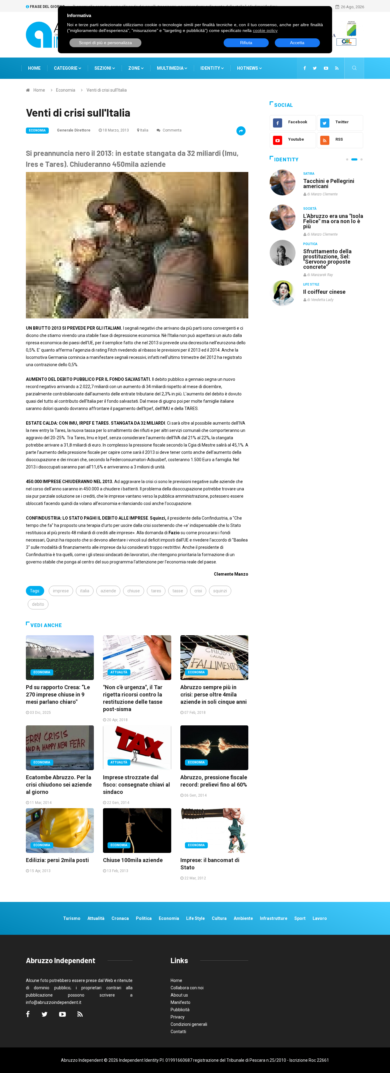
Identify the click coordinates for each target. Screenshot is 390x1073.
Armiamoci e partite (328, 251)
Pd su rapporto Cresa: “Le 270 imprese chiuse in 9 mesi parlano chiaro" (58, 694)
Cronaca (120, 918)
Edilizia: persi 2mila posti (57, 860)
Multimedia (170, 68)
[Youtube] (326, 68)
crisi (198, 590)
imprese (61, 590)
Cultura (310, 173)
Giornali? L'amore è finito (327, 288)
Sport (300, 918)
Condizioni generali (189, 1024)
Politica (310, 243)
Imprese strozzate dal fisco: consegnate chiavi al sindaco (136, 784)
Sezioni (103, 68)
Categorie (66, 68)
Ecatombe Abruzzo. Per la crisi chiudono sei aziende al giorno (59, 784)
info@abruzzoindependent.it (53, 1002)
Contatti (178, 1031)
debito (38, 604)
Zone (134, 68)
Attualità (119, 672)
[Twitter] (315, 68)
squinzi (220, 590)
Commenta (172, 130)
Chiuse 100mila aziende (133, 860)
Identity (210, 68)
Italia (144, 130)
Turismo (71, 918)
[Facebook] (304, 68)
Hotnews (247, 68)
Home (34, 68)
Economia (65, 90)
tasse (177, 590)
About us (179, 995)
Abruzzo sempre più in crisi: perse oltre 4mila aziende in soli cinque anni (213, 694)
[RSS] (337, 68)
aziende (108, 590)
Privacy (178, 1017)
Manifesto (180, 1002)
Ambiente (243, 918)
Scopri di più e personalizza (105, 42)
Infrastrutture (273, 918)
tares (156, 590)
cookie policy (265, 30)
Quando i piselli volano (331, 216)
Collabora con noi (187, 987)
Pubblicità (180, 1009)
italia (84, 590)
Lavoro (320, 918)
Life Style (311, 208)
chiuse (133, 590)
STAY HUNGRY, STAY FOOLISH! (329, 183)
